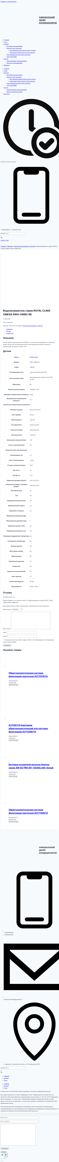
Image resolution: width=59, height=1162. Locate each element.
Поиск (2, 233)
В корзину (12, 776)
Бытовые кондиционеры (15, 46)
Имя (5, 632)
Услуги (6, 59)
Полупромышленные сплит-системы (18, 54)
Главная (6, 40)
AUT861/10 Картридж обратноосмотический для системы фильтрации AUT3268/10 (28, 728)
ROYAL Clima (34, 357)
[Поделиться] (2, 1158)
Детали (8, 331)
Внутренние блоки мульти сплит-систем (23, 50)
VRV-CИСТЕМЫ (12, 57)
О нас (5, 42)
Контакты (7, 65)
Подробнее (12, 685)
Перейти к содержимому (9, 1)
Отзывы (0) (9, 333)
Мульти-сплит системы (14, 48)
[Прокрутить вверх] (2, 1155)
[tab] (31, 329)
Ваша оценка (8, 609)
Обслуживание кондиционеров (17, 61)
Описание (9, 329)
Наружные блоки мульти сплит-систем (22, 52)
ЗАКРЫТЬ (3, 1152)
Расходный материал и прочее (32, 326)
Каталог (6, 44)
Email (5, 636)
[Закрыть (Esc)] (1, 1158)
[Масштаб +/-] (6, 1158)
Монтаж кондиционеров (14, 63)
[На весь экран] (4, 1158)
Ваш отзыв (7, 629)
